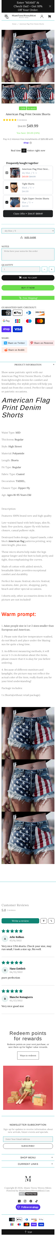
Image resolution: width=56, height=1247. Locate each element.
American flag (16, 541)
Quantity (7, 265)
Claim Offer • (28, 213)
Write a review (20, 920)
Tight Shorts (28, 183)
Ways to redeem (28, 1055)
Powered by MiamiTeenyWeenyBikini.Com (28, 1190)
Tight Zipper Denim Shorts (35, 198)
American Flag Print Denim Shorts (36, 169)
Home (14, 24)
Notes (5, 246)
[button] (10, 120)
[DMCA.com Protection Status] (28, 1194)
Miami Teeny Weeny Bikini (24, 16)
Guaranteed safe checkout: (19, 307)
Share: (5, 338)
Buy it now (28, 288)
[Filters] (43, 921)
